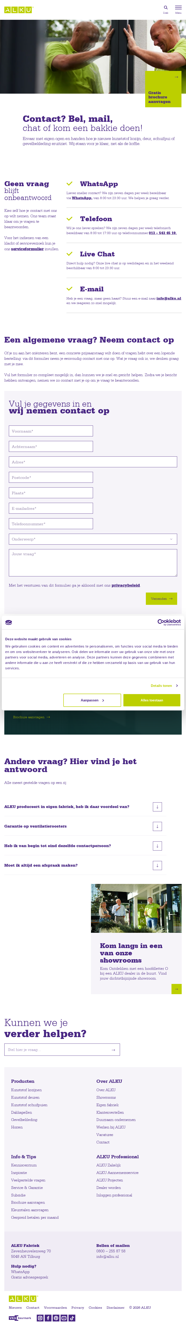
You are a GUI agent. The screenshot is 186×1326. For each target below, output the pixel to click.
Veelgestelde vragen (28, 1180)
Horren (16, 1127)
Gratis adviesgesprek (29, 1277)
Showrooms (106, 1097)
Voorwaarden (55, 1307)
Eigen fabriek (107, 1104)
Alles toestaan (152, 700)
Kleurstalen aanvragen (30, 1209)
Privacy (77, 1307)
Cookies (95, 1307)
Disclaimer (116, 1307)
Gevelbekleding (24, 1119)
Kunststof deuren (25, 1097)
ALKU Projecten (109, 1180)
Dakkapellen (21, 1112)
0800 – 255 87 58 (110, 1250)
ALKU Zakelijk (108, 1165)
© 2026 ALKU (140, 1307)
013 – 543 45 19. (163, 232)
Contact (103, 1142)
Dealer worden (108, 1187)
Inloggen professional (114, 1195)
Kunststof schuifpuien (29, 1104)
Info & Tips (23, 1156)
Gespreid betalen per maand (35, 1217)
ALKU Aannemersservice (117, 1172)
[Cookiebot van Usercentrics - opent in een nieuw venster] (161, 622)
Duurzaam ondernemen (116, 1119)
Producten (22, 1081)
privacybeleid (126, 585)
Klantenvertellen (110, 1112)
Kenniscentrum (24, 1165)
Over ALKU (109, 1081)
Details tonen (161, 686)
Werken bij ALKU (110, 1127)
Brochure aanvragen (28, 1202)
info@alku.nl (169, 298)
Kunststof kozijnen (26, 1089)
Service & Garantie (27, 1187)
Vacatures (104, 1134)
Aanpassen (89, 700)
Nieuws (15, 1307)
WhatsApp (81, 197)
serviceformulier (27, 248)
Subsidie (18, 1195)
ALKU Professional (117, 1156)
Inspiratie (19, 1172)
